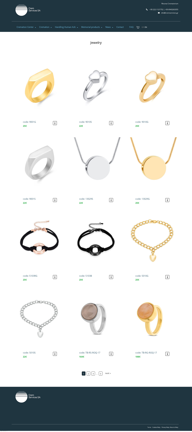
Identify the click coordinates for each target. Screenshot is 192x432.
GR (143, 27)
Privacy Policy (165, 427)
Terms (149, 427)
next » (108, 373)
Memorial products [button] (90, 27)
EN (146, 27)
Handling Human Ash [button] (65, 27)
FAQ (131, 27)
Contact (120, 27)
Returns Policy (174, 427)
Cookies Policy (156, 427)
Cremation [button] (44, 27)
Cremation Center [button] (25, 27)
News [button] (108, 27)
